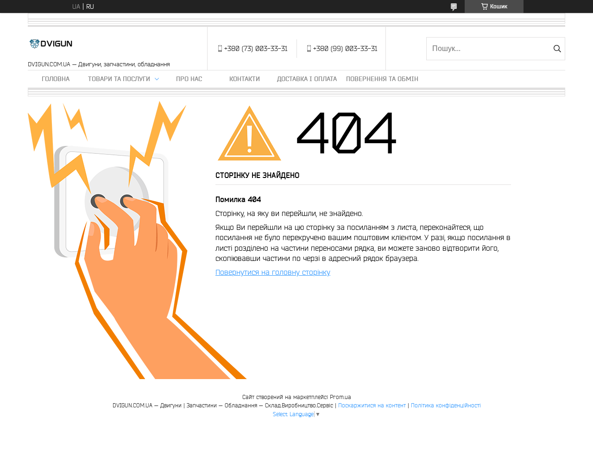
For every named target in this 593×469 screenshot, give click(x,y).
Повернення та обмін (382, 78)
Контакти (244, 78)
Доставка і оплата (307, 78)
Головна (55, 78)
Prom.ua (340, 397)
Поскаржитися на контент (372, 405)
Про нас (189, 78)
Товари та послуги (119, 78)
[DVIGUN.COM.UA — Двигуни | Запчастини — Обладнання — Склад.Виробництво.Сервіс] (51, 43)
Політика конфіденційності (446, 405)
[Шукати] (557, 48)
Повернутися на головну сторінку (272, 272)
